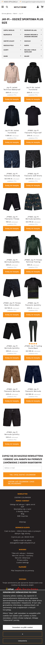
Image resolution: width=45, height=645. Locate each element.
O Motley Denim (22, 511)
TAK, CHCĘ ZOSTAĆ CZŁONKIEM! (23, 475)
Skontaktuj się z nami (22, 509)
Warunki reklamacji (22, 558)
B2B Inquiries (22, 516)
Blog (22, 514)
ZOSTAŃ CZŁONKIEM (22, 497)
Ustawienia (22, 641)
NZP (22, 507)
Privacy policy (22, 560)
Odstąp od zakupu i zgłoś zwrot (22, 504)
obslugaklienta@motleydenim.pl (22, 543)
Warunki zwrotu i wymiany (22, 555)
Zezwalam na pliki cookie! (22, 627)
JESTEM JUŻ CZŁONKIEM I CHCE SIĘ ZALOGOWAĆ (21, 483)
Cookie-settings (22, 562)
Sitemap (22, 522)
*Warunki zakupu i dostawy (22, 553)
